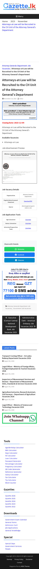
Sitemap (9, 559)
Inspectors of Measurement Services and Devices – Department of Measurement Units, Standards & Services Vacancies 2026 (19, 381)
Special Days (10, 543)
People (8, 549)
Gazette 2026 (10, 496)
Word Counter (10, 483)
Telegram (21, 260)
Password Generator (13, 461)
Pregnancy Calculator (13, 467)
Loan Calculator (11, 458)
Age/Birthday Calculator (14, 448)
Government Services (13, 546)
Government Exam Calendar (16, 520)
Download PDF (28, 201)
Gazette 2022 (10, 507)
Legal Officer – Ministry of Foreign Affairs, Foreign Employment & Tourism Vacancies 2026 (18, 368)
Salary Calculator (12, 475)
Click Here (28, 219)
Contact (19, 562)
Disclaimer (29, 559)
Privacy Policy (19, 559)
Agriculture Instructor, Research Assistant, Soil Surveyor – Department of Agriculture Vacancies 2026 (19, 394)
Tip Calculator (10, 480)
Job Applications (11, 528)
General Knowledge (12, 530)
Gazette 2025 (10, 498)
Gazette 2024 (10, 501)
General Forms (11, 522)
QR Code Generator (12, 469)
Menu (20, 16)
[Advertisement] (19, 46)
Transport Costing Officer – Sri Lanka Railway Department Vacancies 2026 (16, 357)
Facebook (21, 255)
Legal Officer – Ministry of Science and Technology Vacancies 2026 (17, 406)
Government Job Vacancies (22, 308)
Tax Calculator (10, 477)
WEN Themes (25, 566)
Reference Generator (13, 472)
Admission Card (11, 525)
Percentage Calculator (13, 464)
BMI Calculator (11, 450)
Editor (21, 99)
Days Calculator (11, 453)
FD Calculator (10, 456)
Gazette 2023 (10, 504)
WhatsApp (21, 249)
